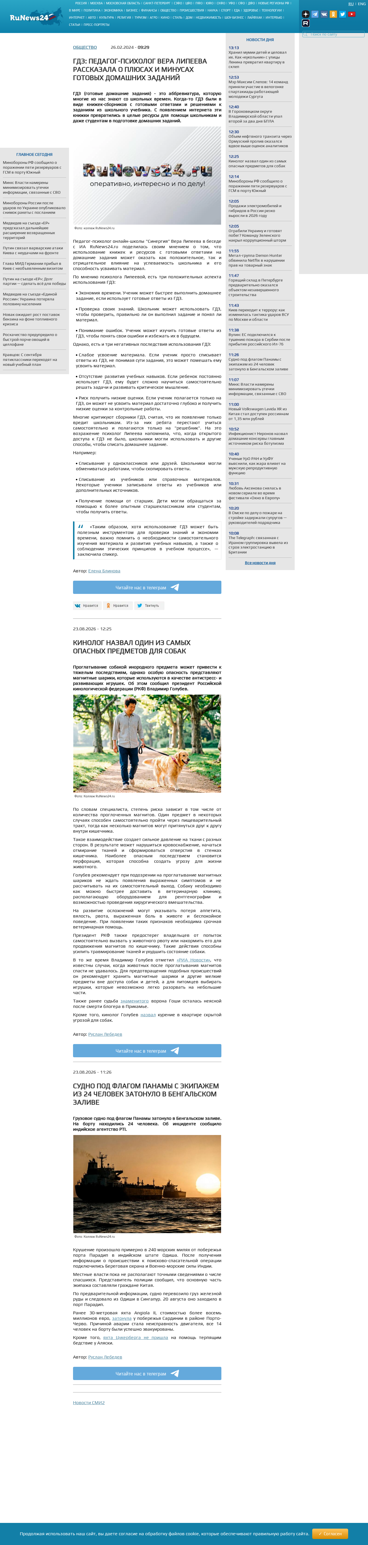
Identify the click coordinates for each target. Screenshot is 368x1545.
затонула (122, 1318)
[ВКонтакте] (87, 603)
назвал (148, 1014)
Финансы (149, 10)
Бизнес (132, 10)
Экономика (113, 10)
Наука (213, 10)
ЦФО (188, 3)
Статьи (74, 24)
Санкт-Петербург (156, 3)
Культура (106, 17)
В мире (74, 10)
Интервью (274, 17)
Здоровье (250, 10)
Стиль (177, 17)
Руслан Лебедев (105, 1034)
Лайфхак (254, 17)
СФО (241, 3)
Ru (351, 3)
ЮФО (209, 3)
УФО (232, 3)
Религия (124, 17)
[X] (149, 603)
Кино (165, 17)
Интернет (77, 17)
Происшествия (192, 10)
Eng (362, 3)
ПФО (198, 3)
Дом (189, 17)
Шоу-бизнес (234, 17)
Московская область (123, 3)
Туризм (140, 17)
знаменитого (134, 1001)
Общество (168, 10)
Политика (92, 10)
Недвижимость (208, 17)
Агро (153, 17)
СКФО (221, 3)
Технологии (272, 10)
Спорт (226, 10)
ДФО (251, 3)
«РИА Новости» (193, 960)
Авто (92, 17)
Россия (81, 3)
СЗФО (178, 3)
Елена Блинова (104, 571)
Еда (237, 10)
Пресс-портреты (97, 24)
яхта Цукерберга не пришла (135, 1337)
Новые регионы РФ (273, 3)
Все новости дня (260, 562)
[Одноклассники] (118, 603)
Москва (96, 3)
